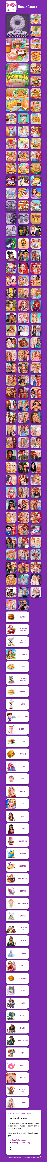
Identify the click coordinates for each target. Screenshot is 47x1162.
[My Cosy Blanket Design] (35, 430)
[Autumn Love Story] (11, 430)
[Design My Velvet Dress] (35, 592)
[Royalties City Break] (11, 517)
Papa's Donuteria (19, 1140)
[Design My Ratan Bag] (35, 442)
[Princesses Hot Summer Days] (35, 280)
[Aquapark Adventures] (23, 492)
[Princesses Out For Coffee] (35, 542)
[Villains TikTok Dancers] (23, 604)
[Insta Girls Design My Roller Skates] (35, 529)
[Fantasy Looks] (11, 367)
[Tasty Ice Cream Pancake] (35, 118)
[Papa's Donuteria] (17, 25)
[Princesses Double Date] (11, 392)
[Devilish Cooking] (11, 218)
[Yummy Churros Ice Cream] (11, 143)
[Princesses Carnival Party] (23, 455)
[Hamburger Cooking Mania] (35, 131)
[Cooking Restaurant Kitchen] (23, 180)
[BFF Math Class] (35, 243)
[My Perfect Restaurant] (35, 93)
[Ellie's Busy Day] (11, 579)
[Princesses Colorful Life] (11, 467)
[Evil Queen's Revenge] (35, 230)
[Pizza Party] (35, 56)
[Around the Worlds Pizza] (35, 218)
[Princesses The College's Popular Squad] (23, 542)
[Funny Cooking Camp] (35, 168)
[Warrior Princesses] (35, 330)
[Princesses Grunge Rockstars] (35, 554)
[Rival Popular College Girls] (11, 542)
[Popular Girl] (23, 405)
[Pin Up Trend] (23, 318)
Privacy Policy (35, 1157)
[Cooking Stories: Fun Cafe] (35, 193)
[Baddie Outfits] (23, 342)
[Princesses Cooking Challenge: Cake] (23, 131)
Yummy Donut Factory (21, 1142)
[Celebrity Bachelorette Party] (11, 355)
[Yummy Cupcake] (11, 118)
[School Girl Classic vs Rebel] (11, 293)
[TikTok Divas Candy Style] (23, 442)
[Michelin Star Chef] (23, 143)
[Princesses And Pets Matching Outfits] (11, 604)
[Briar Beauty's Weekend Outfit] (23, 305)
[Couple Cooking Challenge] (11, 168)
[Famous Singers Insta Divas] (23, 417)
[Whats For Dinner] (11, 230)
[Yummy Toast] (35, 19)
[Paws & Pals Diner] (23, 205)
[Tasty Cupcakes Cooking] (35, 143)
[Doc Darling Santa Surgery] (11, 268)
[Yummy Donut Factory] (17, 50)
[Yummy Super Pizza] (11, 156)
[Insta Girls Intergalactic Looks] (23, 592)
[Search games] (14, 10)
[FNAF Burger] (23, 230)
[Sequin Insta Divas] (35, 305)
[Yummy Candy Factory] (23, 168)
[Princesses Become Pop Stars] (23, 504)
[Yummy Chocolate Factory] (23, 118)
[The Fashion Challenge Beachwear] (35, 392)
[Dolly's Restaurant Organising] (23, 193)
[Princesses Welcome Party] (11, 529)
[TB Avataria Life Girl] (23, 243)
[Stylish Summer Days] (35, 318)
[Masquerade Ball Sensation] (11, 280)
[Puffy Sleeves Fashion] (11, 342)
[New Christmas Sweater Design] (23, 280)
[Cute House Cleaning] (11, 479)
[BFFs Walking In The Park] (35, 380)
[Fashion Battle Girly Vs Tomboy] (35, 367)
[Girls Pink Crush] (35, 355)
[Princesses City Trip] (11, 554)
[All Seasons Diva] (23, 268)
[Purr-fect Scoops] (35, 205)
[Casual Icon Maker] (11, 255)
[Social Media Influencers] (11, 492)
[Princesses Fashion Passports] (23, 479)
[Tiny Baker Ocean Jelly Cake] (11, 193)
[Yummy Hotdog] (17, 100)
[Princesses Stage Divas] (23, 567)
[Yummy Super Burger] (23, 156)
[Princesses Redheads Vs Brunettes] (11, 405)
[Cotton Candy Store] (35, 479)
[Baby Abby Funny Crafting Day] (35, 293)
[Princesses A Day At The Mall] (23, 380)
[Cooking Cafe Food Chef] (11, 205)
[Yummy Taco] (35, 106)
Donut (29, 1113)
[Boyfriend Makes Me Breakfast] (35, 31)
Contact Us (27, 1157)
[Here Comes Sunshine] (11, 330)
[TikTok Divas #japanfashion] (23, 579)
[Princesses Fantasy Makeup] (35, 405)
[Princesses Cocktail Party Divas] (23, 517)
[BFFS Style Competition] (11, 567)
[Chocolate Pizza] (35, 68)
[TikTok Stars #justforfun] (11, 504)
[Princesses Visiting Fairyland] (23, 430)
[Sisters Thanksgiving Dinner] (35, 156)
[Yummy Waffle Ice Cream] (35, 43)
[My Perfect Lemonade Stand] (17, 75)
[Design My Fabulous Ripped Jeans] (23, 293)
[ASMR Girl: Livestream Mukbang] (35, 180)
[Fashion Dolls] (23, 355)
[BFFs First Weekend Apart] (11, 417)
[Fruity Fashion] (35, 268)
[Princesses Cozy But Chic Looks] (23, 529)
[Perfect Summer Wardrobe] (11, 380)
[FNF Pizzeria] (11, 180)
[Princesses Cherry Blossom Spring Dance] (23, 367)
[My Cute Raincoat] (23, 255)
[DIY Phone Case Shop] (11, 243)
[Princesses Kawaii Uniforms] (35, 567)
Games (9, 1113)
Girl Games (16, 1113)
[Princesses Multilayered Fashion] (23, 392)
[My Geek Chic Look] (35, 455)
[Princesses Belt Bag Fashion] (11, 442)
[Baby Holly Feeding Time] (11, 131)
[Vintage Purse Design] (11, 592)
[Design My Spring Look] (11, 318)
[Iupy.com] (8, 10)
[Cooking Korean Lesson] (35, 81)
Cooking (23, 1113)
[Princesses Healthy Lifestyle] (35, 342)
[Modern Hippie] (35, 517)
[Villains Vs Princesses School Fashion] (11, 455)
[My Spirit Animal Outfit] (23, 467)
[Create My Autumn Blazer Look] (11, 305)
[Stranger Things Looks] (23, 554)
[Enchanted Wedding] (35, 579)
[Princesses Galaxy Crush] (35, 504)
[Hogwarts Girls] (35, 417)
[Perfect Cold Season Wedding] (23, 330)
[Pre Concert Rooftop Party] (35, 492)
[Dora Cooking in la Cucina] (23, 218)
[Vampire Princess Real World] (35, 467)
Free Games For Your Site (14, 1157)
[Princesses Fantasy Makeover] (35, 255)
